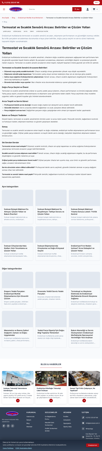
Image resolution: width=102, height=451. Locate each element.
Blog (13, 18)
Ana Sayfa (5, 18)
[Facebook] (4, 426)
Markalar (29, 426)
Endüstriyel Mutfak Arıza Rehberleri (30, 18)
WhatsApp (89, 429)
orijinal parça (17, 31)
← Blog (4, 22)
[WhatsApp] (12, 426)
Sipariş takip (67, 426)
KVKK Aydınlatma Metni (24, 448)
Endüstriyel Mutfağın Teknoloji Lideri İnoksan (49, 389)
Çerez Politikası (8, 448)
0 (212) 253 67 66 (92, 417)
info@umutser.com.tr (93, 423)
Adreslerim (67, 420)
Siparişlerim (67, 423)
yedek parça (7, 31)
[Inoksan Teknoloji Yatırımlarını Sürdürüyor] (18, 400)
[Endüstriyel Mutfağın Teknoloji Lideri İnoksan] (51, 400)
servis (25, 31)
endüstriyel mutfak (42, 31)
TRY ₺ (96, 2)
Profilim (65, 416)
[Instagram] (8, 426)
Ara (78, 9)
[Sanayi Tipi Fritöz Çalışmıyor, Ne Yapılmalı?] (84, 400)
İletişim (28, 420)
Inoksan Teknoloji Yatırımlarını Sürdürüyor (15, 389)
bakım (32, 31)
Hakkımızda (30, 416)
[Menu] (4, 9)
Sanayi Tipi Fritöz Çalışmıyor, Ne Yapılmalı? (82, 389)
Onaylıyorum (92, 445)
